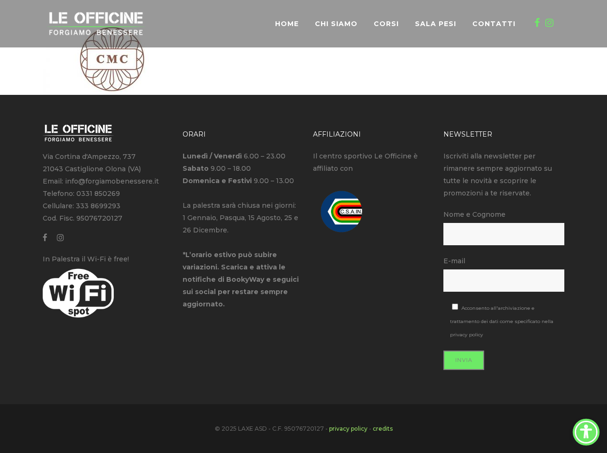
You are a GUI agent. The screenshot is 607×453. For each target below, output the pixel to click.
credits (383, 428)
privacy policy (466, 335)
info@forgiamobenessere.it (112, 181)
